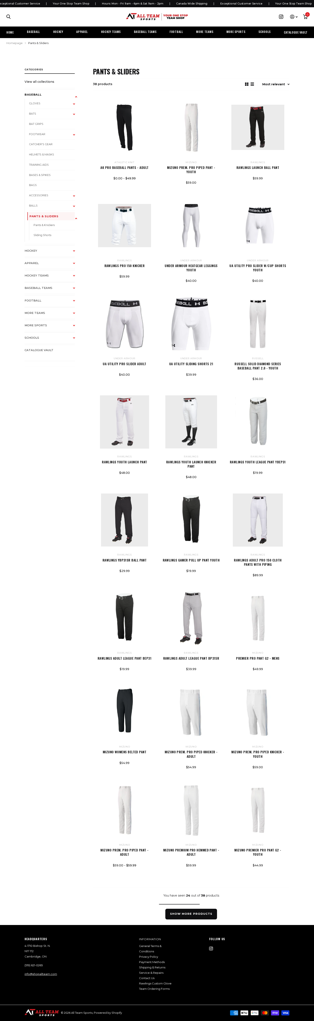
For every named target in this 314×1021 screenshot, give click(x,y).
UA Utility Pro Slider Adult (124, 364)
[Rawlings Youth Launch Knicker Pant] (191, 422)
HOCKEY (58, 31)
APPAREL (82, 31)
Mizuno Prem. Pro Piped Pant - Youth (191, 169)
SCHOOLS (264, 31)
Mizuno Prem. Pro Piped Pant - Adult (124, 852)
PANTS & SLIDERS (44, 216)
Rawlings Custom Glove (155, 983)
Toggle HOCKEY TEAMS (76, 278)
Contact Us (146, 978)
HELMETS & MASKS (41, 154)
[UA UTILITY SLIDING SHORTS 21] (191, 323)
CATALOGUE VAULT (296, 32)
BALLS (33, 205)
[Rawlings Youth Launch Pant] (124, 422)
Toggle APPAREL (76, 265)
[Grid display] (246, 84)
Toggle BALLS (76, 208)
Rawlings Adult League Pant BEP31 (124, 658)
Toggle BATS (76, 116)
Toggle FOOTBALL (76, 303)
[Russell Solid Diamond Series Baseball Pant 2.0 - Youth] (257, 323)
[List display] (252, 84)
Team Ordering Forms (154, 988)
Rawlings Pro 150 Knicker (124, 265)
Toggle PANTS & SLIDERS (76, 218)
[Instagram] (211, 948)
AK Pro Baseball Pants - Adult (124, 167)
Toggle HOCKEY (76, 253)
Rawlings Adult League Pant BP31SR (191, 658)
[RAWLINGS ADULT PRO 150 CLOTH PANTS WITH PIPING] (257, 520)
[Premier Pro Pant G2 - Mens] (257, 618)
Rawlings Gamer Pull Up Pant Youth (191, 560)
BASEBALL (33, 31)
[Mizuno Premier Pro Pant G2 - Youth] (257, 810)
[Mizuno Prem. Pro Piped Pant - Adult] (124, 810)
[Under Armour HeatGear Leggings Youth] (191, 225)
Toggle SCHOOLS (76, 340)
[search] (8, 17)
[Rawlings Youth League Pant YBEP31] (257, 422)
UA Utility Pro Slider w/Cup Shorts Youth (257, 267)
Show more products (191, 913)
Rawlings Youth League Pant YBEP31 (258, 462)
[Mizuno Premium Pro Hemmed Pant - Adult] (191, 810)
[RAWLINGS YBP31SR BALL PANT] (124, 520)
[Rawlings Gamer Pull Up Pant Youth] (191, 520)
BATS (32, 113)
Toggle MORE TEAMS (76, 315)
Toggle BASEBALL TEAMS (76, 290)
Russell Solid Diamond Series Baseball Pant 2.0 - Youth (258, 366)
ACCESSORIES (38, 195)
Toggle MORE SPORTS (76, 327)
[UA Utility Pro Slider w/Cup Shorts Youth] (257, 225)
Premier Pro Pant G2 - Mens (258, 658)
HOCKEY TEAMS (111, 31)
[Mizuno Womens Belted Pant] (124, 712)
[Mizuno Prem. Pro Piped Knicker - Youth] (257, 712)
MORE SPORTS (235, 31)
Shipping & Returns (152, 967)
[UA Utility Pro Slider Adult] (124, 323)
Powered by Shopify (108, 1012)
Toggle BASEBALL (76, 97)
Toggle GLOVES (76, 106)
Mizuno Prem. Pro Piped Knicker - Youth (257, 754)
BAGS (33, 185)
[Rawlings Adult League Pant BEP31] (124, 618)
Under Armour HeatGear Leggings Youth (191, 267)
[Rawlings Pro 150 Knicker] (124, 225)
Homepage (14, 43)
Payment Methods (152, 962)
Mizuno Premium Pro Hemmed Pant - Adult (191, 852)
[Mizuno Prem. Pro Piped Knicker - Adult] (191, 712)
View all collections (39, 82)
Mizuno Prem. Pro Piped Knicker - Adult (191, 754)
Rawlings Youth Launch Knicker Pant (191, 464)
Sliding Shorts (42, 235)
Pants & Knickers (44, 225)
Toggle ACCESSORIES (76, 198)
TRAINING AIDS (39, 164)
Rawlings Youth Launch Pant (124, 462)
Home (10, 32)
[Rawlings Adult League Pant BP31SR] (191, 618)
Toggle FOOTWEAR (76, 137)
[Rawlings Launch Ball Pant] (257, 127)
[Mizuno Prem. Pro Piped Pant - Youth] (191, 127)
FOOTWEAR (37, 134)
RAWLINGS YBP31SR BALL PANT (125, 560)
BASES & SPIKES (40, 175)
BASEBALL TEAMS (145, 31)
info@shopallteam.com (41, 974)
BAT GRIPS (36, 124)
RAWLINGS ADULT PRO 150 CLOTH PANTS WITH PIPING (258, 562)
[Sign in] (294, 17)
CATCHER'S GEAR (41, 144)
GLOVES (34, 103)
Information (150, 939)
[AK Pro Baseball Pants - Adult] (124, 127)
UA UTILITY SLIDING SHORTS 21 (191, 364)
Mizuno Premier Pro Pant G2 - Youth (257, 852)
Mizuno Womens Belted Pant (124, 752)
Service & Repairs (151, 972)
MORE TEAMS (204, 31)
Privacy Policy (148, 956)
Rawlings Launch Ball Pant (257, 167)
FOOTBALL (176, 31)
